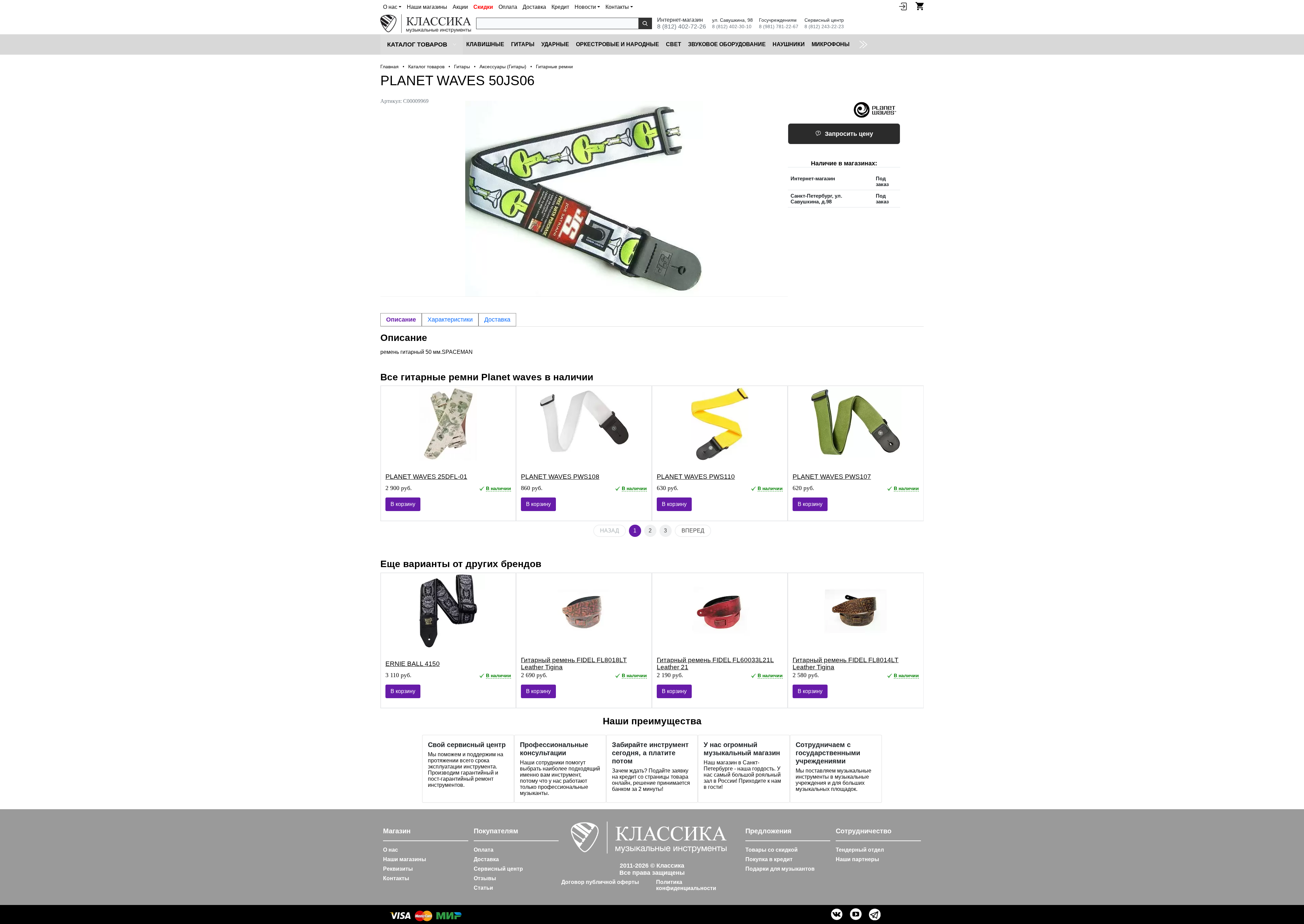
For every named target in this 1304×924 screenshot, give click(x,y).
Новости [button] (585, 7)
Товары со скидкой (771, 850)
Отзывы (485, 878)
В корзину (403, 504)
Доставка (534, 7)
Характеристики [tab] (450, 319)
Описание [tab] (401, 319)
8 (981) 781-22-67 (778, 26)
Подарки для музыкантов (780, 869)
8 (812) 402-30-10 (731, 26)
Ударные (555, 44)
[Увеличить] (584, 198)
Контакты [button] (617, 7)
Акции (460, 7)
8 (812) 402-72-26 (681, 26)
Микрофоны (831, 44)
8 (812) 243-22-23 (824, 26)
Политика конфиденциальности (686, 885)
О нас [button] (390, 7)
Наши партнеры (857, 859)
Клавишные (485, 44)
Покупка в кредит (769, 859)
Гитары (523, 44)
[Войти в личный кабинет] (903, 6)
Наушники (789, 44)
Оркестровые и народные (617, 44)
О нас (390, 850)
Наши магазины (427, 7)
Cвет (673, 44)
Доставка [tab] (497, 319)
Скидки (483, 7)
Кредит (560, 7)
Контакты (396, 878)
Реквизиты (398, 869)
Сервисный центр (498, 869)
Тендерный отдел (860, 850)
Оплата (508, 7)
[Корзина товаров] (920, 6)
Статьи (483, 888)
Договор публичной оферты (600, 882)
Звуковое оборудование (727, 44)
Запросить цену (849, 133)
